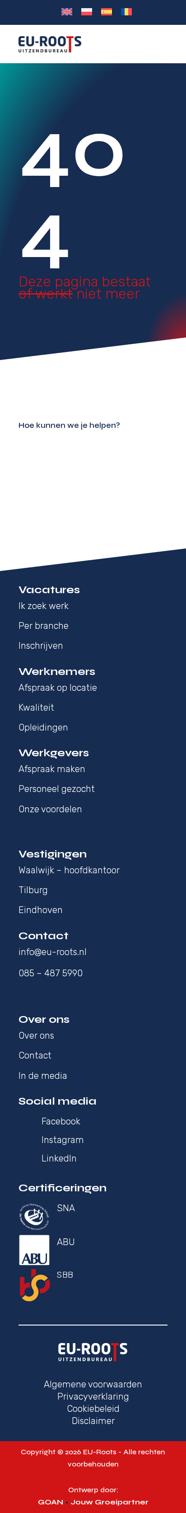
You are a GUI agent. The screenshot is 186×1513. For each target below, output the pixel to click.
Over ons (37, 1035)
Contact (35, 1055)
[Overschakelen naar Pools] (87, 11)
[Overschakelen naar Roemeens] (126, 11)
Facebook (61, 1121)
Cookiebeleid (93, 1408)
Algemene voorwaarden (93, 1384)
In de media (43, 1075)
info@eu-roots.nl (53, 951)
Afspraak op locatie (58, 687)
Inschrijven (41, 645)
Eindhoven (41, 909)
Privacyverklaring (93, 1396)
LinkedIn (59, 1158)
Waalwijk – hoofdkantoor (69, 870)
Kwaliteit (36, 707)
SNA (66, 1208)
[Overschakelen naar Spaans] (106, 11)
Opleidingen (43, 727)
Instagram (63, 1139)
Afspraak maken (52, 769)
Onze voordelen (50, 809)
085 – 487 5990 (51, 973)
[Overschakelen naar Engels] (67, 11)
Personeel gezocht (57, 788)
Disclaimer (93, 1420)
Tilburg (33, 890)
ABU (66, 1242)
